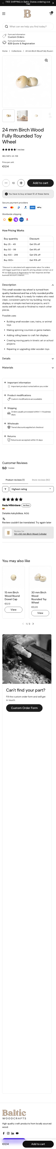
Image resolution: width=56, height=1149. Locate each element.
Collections (16, 51)
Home (4, 51)
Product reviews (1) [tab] (15, 479)
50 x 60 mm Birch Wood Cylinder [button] (30, 534)
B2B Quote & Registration (18, 272)
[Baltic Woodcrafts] (27, 14)
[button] (9, 149)
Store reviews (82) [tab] (41, 479)
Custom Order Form (24, 708)
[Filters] (5, 489)
